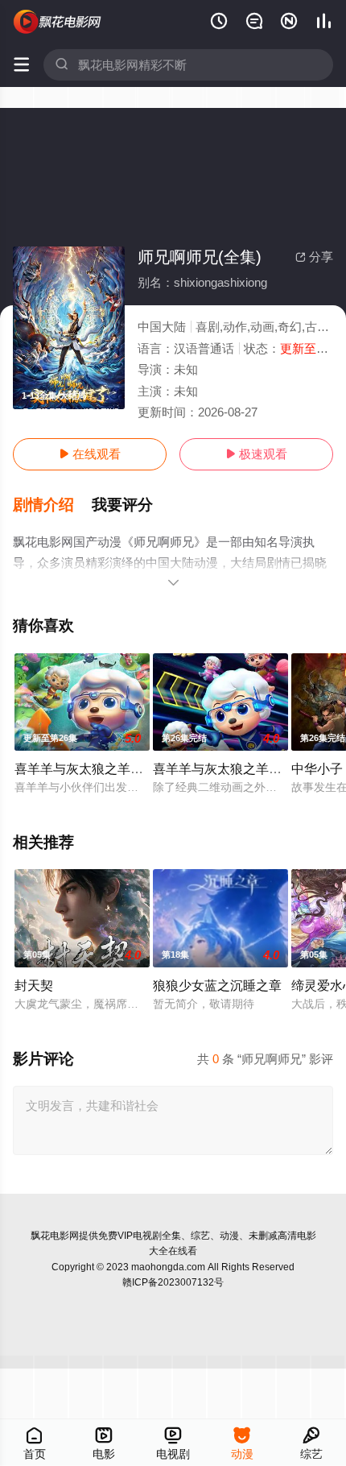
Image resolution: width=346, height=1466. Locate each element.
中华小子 (317, 768)
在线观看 (90, 454)
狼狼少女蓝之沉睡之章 (217, 985)
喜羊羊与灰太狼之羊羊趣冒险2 (101, 768)
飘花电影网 (55, 1235)
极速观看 (256, 454)
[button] (52, 505)
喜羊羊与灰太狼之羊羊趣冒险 (236, 768)
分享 (314, 256)
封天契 (33, 985)
